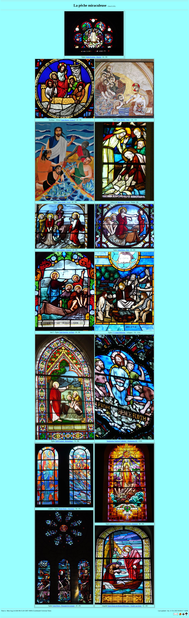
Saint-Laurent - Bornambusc (64, 441)
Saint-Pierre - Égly (123, 250)
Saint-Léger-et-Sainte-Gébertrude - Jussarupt (124, 524)
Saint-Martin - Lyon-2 (68, 120)
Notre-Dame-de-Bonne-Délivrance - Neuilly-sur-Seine (124, 606)
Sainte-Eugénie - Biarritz (93, 57)
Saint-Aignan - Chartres (63, 250)
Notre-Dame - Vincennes (66, 509)
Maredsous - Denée (123, 202)
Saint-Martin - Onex (123, 120)
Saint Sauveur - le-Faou (66, 332)
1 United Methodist (118, 332)
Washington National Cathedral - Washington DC (122, 441)
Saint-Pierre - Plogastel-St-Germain (64, 606)
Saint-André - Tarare (64, 202)
